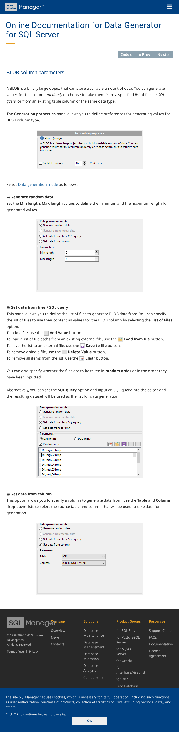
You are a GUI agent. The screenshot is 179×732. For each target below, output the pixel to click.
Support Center (161, 630)
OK (89, 720)
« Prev (144, 54)
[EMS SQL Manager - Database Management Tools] (25, 7)
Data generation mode (38, 184)
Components (93, 677)
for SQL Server (127, 630)
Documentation (161, 644)
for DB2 (122, 679)
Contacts (57, 644)
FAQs (153, 637)
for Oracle (124, 660)
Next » (163, 54)
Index (126, 54)
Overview (58, 630)
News (55, 637)
